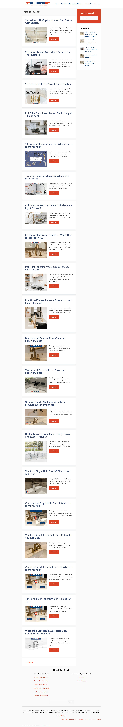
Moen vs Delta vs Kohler (41, 695)
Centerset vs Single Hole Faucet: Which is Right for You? (47, 504)
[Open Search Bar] (99, 4)
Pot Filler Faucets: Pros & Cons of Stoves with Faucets (47, 268)
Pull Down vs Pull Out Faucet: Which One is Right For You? (48, 207)
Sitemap (98, 719)
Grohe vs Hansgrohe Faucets (41, 688)
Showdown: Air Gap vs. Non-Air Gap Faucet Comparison (48, 21)
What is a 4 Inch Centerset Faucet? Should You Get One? (48, 536)
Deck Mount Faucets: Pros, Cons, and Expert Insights (45, 339)
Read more (54, 39)
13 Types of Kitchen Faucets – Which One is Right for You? (49, 145)
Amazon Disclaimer (61, 716)
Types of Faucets (77, 4)
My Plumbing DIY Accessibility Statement (77, 719)
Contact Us (92, 719)
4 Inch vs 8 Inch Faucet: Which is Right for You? (48, 600)
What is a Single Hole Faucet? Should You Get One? (47, 472)
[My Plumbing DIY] (38, 4)
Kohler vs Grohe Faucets (41, 692)
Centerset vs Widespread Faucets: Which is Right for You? (48, 568)
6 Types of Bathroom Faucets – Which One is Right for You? (48, 236)
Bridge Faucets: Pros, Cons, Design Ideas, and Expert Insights (47, 435)
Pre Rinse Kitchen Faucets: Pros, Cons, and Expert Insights (48, 301)
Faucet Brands (65, 4)
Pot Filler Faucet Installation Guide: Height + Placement (48, 114)
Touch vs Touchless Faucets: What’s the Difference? (47, 177)
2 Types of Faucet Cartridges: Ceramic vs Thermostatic (47, 53)
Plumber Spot (81, 677)
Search (71, 702)
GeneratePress (46, 725)
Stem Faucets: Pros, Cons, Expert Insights (48, 84)
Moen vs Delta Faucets (41, 684)
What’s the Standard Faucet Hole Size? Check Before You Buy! (46, 632)
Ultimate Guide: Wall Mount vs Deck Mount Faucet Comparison (45, 403)
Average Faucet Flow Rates (41, 677)
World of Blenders (81, 681)
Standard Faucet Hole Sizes (41, 681)
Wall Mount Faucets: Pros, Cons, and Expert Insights (45, 371)
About (57, 4)
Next (31, 662)
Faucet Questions (90, 4)
